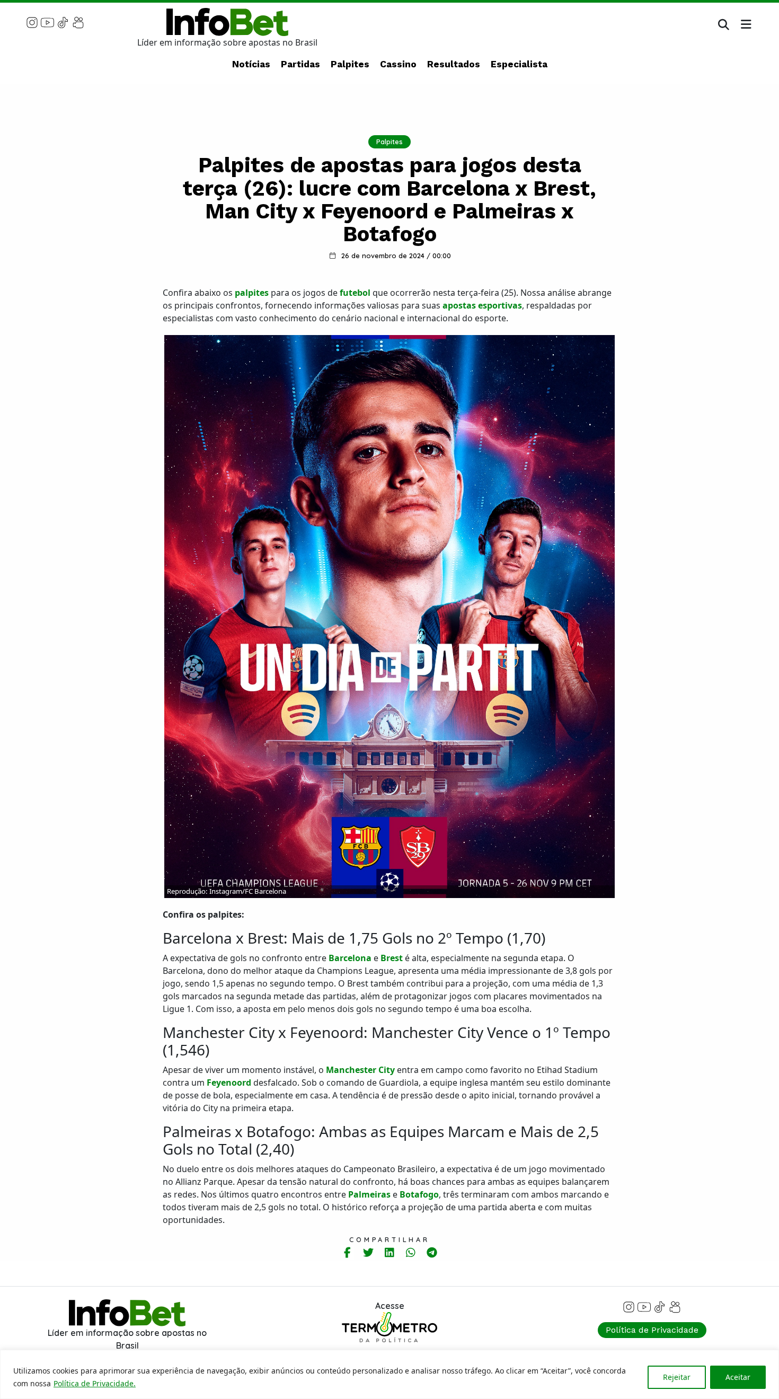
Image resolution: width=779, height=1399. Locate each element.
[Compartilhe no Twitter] (368, 1252)
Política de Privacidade (652, 1330)
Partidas (300, 64)
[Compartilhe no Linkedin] (389, 1252)
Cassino (398, 64)
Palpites (350, 64)
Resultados (453, 64)
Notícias (251, 64)
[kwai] (78, 22)
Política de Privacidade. (95, 1383)
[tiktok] (62, 22)
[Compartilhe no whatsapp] (411, 1252)
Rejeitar (677, 1377)
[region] (389, 1374)
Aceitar (737, 1377)
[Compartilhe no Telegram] (432, 1252)
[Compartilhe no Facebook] (347, 1252)
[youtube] (47, 22)
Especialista (519, 64)
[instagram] (32, 22)
